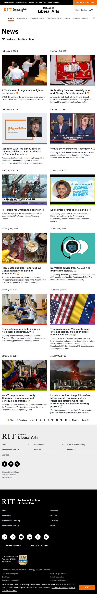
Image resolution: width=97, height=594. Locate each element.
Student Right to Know (58, 574)
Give (92, 2)
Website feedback (13, 545)
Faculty (67, 18)
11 (57, 419)
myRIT (91, 10)
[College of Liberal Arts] (20, 436)
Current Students (21, 2)
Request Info (78, 2)
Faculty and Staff (40, 2)
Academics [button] (21, 18)
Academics (6, 515)
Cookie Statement (60, 587)
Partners (56, 2)
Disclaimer (6, 577)
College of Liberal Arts (17, 39)
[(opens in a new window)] (4, 464)
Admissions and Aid (55, 18)
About (4, 510)
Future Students (9, 2)
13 (66, 419)
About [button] (10, 18)
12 (61, 419)
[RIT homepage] (15, 10)
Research (76, 18)
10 (52, 419)
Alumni (49, 2)
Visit (84, 2)
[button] (94, 18)
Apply (88, 2)
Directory (84, 10)
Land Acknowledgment (10, 574)
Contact (85, 18)
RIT (3, 39)
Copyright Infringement (58, 580)
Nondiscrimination (57, 577)
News (77, 10)
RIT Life (53, 515)
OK (87, 587)
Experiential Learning (37, 18)
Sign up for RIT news (40, 545)
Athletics (54, 520)
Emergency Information (10, 580)
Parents (31, 2)
